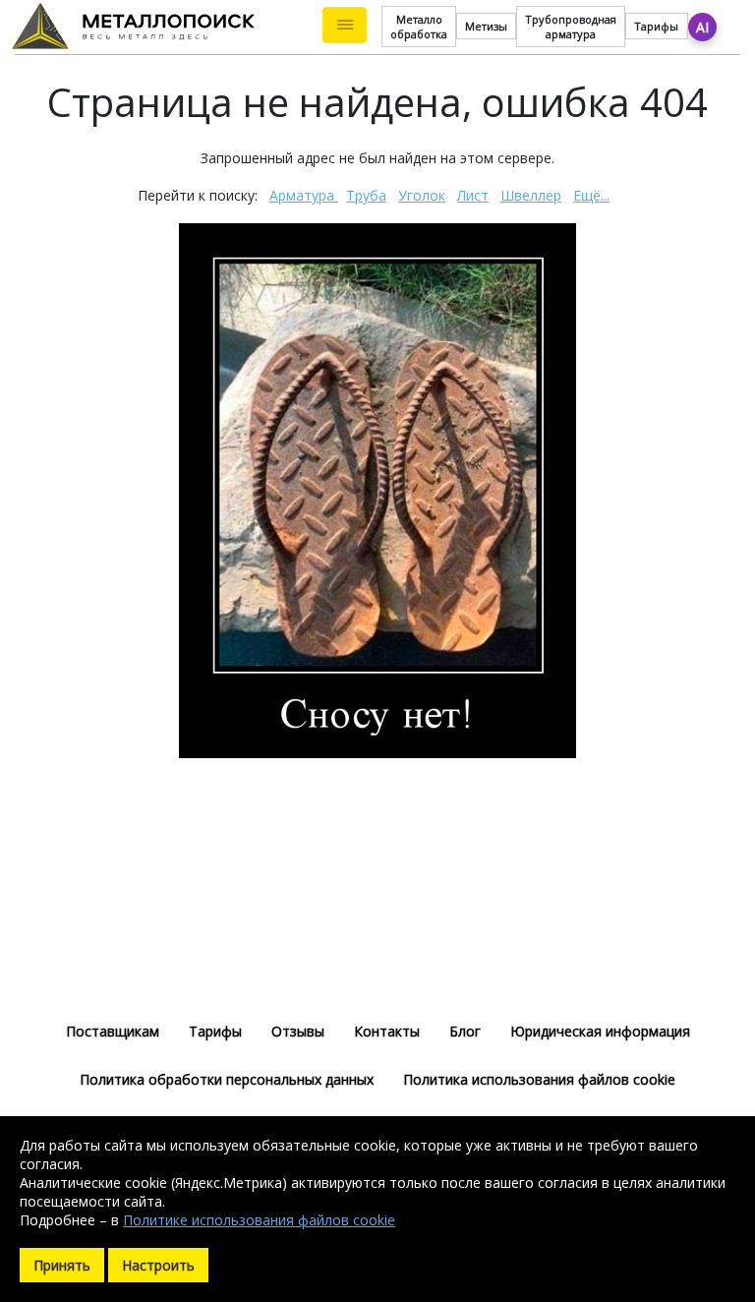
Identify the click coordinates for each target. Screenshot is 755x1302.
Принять (61, 1265)
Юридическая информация (600, 1031)
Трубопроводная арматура (570, 26)
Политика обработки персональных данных (227, 1079)
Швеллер (530, 195)
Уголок (421, 195)
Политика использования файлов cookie (539, 1079)
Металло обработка (418, 26)
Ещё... (591, 195)
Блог (465, 1031)
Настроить (158, 1265)
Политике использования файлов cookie (259, 1220)
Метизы (486, 26)
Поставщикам (112, 1031)
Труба (366, 195)
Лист (473, 195)
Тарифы (656, 26)
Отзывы (297, 1031)
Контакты (387, 1031)
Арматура (303, 195)
